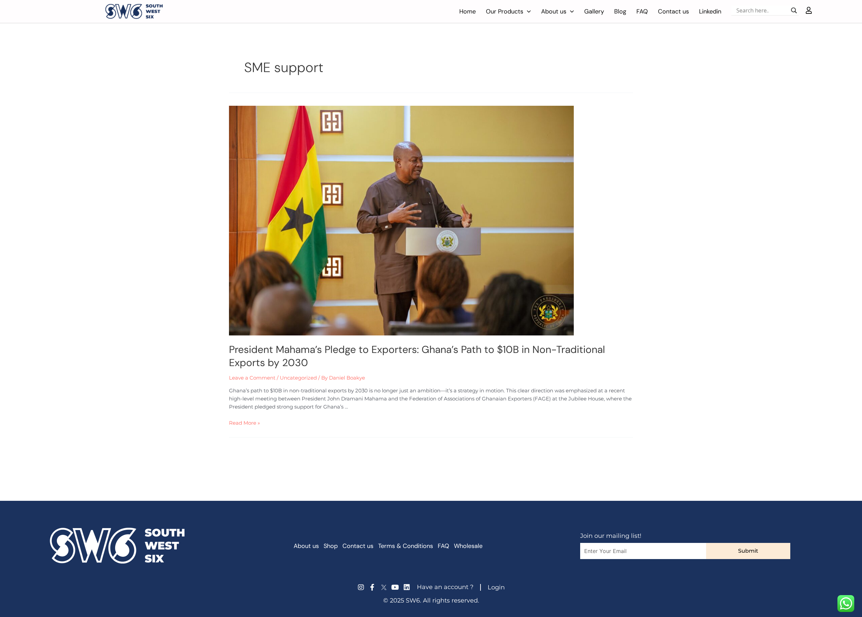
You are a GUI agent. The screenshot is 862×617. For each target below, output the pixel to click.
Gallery (594, 11)
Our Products (504, 11)
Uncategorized (298, 378)
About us (553, 11)
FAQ (642, 11)
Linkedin (710, 11)
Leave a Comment (252, 378)
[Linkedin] (406, 587)
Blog (620, 11)
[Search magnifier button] (794, 10)
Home (467, 11)
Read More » (244, 423)
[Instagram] (361, 587)
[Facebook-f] (372, 587)
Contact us (673, 11)
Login (496, 587)
